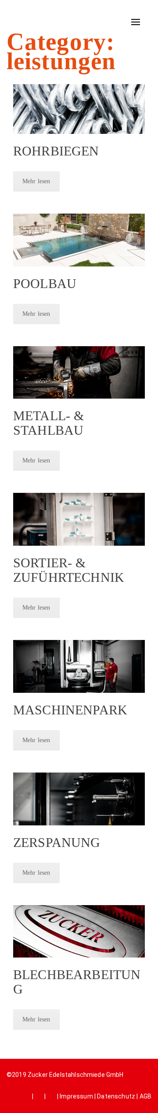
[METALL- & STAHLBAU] (79, 372)
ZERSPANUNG (57, 842)
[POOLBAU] (79, 240)
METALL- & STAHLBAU (48, 422)
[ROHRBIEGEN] (79, 109)
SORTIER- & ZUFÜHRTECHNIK (68, 569)
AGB (145, 1096)
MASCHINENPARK (70, 710)
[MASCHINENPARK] (79, 666)
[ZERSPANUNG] (79, 799)
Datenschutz (116, 1096)
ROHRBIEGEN (56, 151)
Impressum (76, 1096)
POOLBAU (44, 283)
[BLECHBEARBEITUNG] (79, 931)
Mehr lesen (36, 181)
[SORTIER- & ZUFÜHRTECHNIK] (79, 519)
